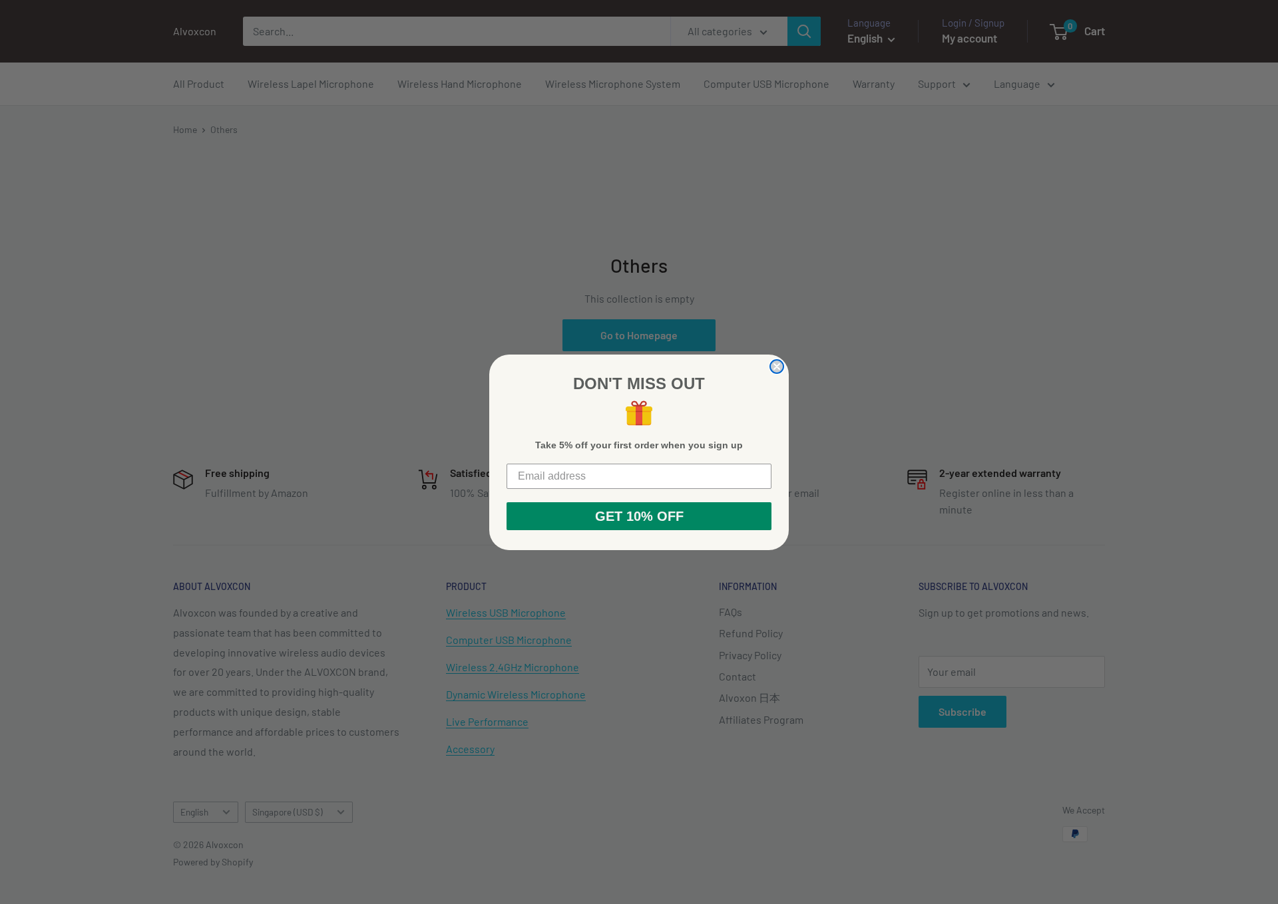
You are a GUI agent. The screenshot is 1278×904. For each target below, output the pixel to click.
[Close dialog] (776, 366)
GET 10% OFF (639, 516)
